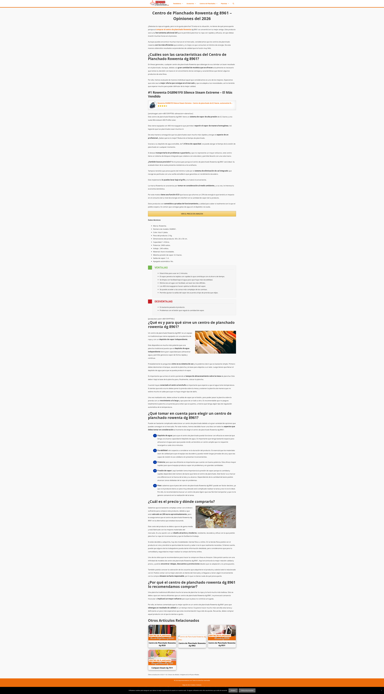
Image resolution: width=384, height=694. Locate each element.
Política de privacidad (247, 690)
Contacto (199, 685)
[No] (381, 690)
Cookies (193, 685)
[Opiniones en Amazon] (163, 106)
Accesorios (190, 4)
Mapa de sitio (186, 685)
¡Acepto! (233, 690)
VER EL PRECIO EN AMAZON (192, 214)
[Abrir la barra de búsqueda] (233, 3)
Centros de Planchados (207, 4)
